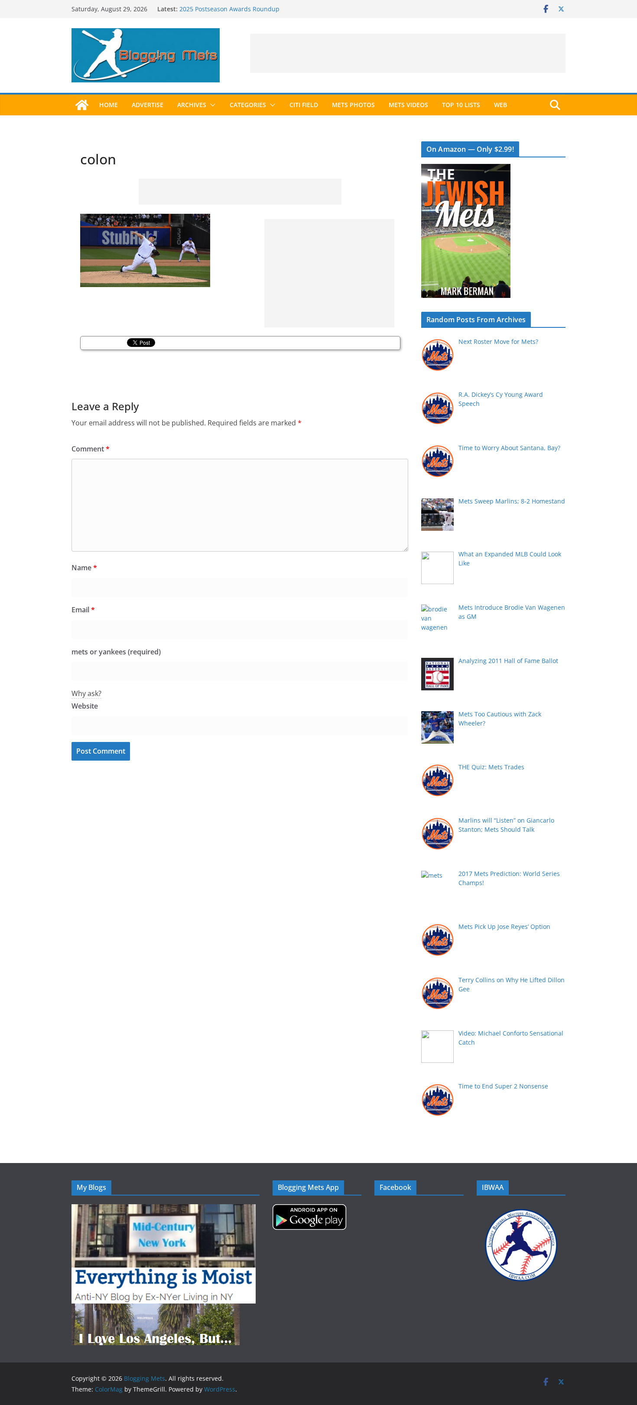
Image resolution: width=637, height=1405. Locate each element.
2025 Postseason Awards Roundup (229, 9)
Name (84, 567)
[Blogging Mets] (82, 105)
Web (500, 105)
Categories (248, 105)
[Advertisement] (408, 53)
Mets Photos (353, 105)
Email (83, 609)
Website (85, 706)
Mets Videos (408, 105)
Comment (91, 449)
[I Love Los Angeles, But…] (156, 1309)
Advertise (147, 105)
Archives (191, 105)
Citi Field (303, 105)
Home (108, 105)
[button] (211, 105)
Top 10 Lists (461, 105)
